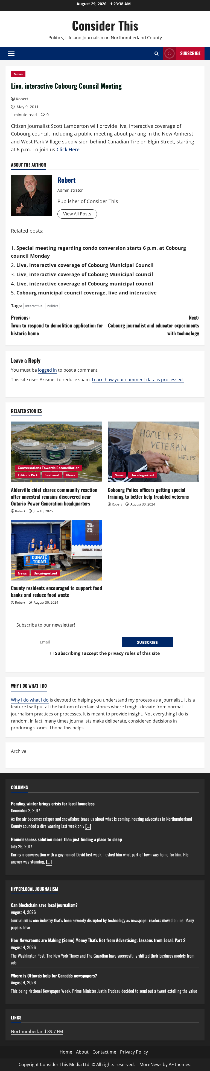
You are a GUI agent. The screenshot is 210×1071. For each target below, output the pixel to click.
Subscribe (190, 53)
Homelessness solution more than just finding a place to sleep (66, 839)
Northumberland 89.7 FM (37, 1031)
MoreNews (150, 1064)
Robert (22, 98)
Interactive (33, 305)
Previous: (57, 325)
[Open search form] (156, 53)
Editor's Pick (28, 475)
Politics (52, 305)
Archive (18, 751)
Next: (153, 325)
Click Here (68, 149)
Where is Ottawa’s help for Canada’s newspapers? (54, 975)
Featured (52, 475)
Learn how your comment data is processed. (138, 380)
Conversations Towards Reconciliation (49, 467)
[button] (11, 53)
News (18, 74)
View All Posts (77, 214)
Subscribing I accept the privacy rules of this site (107, 653)
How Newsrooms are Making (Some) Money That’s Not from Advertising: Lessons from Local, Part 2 (98, 940)
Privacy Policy (134, 1052)
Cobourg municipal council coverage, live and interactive (86, 292)
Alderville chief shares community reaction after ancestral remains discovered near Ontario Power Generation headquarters (54, 496)
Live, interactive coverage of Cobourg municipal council (84, 283)
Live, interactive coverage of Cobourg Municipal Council (85, 265)
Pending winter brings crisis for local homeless (53, 803)
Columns (19, 787)
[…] (88, 826)
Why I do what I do (30, 700)
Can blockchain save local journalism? (44, 905)
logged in (47, 370)
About (82, 1052)
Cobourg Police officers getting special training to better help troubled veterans (148, 493)
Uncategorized (142, 475)
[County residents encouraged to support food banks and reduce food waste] (56, 550)
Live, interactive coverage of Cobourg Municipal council (84, 274)
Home (66, 1052)
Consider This (105, 25)
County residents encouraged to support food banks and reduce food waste (56, 591)
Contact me (104, 1052)
